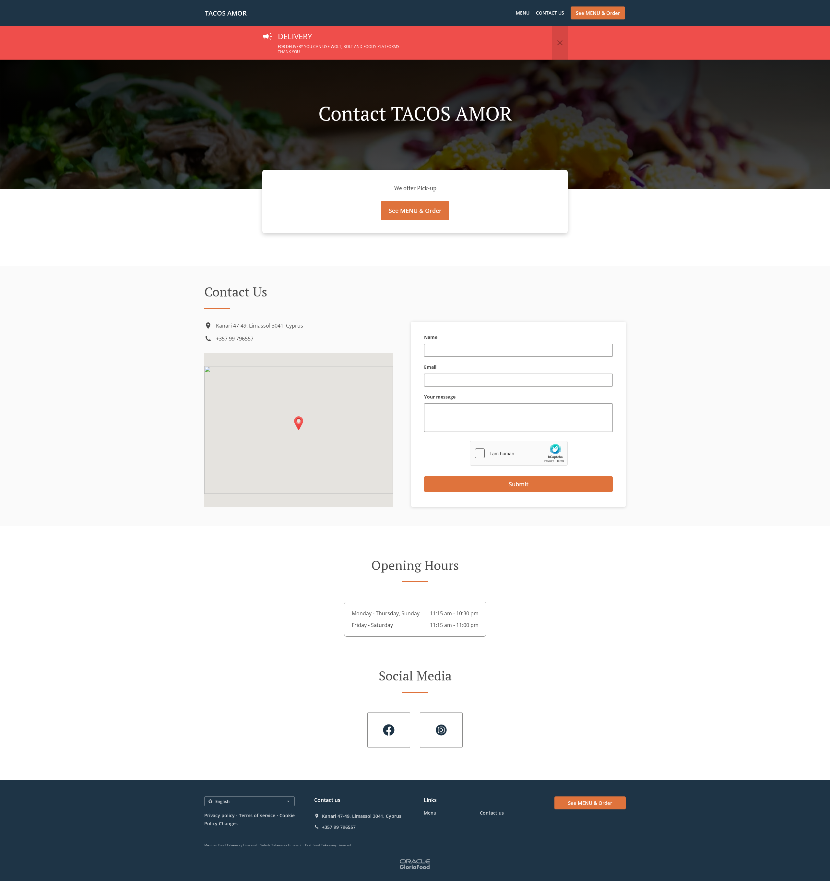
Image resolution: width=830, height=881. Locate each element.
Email (430, 367)
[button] (560, 43)
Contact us (550, 13)
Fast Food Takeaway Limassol (328, 845)
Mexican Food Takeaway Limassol (230, 845)
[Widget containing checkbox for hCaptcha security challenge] (519, 453)
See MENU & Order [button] (598, 13)
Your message (440, 397)
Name (430, 337)
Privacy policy (219, 815)
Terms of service (257, 815)
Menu (522, 13)
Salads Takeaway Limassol (281, 845)
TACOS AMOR (226, 13)
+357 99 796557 (235, 338)
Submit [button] (518, 484)
